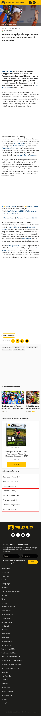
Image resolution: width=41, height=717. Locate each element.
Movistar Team (8, 218)
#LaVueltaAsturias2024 (15, 211)
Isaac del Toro (14, 227)
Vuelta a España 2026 (9, 653)
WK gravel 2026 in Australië (10, 668)
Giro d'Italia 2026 (7, 645)
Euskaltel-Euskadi (19, 146)
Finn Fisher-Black (19, 347)
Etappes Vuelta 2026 (10, 486)
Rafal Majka (26, 239)
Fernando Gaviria (23, 155)
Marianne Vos (6, 630)
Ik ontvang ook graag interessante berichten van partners (14, 562)
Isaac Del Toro (7, 71)
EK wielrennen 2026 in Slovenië (11, 664)
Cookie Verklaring (7, 695)
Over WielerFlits (6, 676)
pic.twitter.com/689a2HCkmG (12, 213)
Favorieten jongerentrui (11, 505)
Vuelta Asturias (19, 350)
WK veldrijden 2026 (8, 641)
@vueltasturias (11, 206)
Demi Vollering (6, 626)
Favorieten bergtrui (10, 500)
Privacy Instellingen (8, 691)
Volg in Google (8, 31)
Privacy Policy (6, 687)
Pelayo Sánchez (14, 246)
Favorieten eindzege (10, 491)
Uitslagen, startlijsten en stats (11, 591)
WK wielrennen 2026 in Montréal (12, 661)
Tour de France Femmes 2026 (11, 657)
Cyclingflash (5, 703)
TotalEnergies (19, 143)
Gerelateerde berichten (11, 387)
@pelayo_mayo (32, 206)
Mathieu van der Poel (8, 607)
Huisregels (5, 684)
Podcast (4, 595)
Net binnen (5, 576)
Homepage (5, 572)
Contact (4, 699)
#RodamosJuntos (31, 211)
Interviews (5, 587)
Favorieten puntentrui (11, 495)
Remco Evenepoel (7, 614)
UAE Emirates (7, 350)
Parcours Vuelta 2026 (10, 481)
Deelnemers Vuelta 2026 (11, 477)
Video (3, 599)
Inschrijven (32, 562)
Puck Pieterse (6, 634)
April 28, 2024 (33, 218)
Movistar (33, 155)
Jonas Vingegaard (7, 622)
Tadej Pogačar (6, 618)
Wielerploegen (6, 584)
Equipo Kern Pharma (9, 148)
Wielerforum (5, 580)
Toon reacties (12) (8, 335)
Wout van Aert (6, 611)
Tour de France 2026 (8, 649)
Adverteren (5, 680)
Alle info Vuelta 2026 (10, 509)
